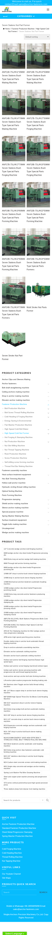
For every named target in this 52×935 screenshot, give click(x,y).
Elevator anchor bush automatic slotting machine (22, 656)
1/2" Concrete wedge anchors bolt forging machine (23, 549)
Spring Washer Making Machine (15, 516)
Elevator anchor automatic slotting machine (20, 652)
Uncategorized (8, 528)
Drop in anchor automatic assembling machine (21, 647)
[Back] (5, 16)
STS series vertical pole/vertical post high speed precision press (26, 784)
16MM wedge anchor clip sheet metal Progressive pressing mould (23, 607)
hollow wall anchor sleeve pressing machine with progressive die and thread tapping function (22, 671)
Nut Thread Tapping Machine (17, 450)
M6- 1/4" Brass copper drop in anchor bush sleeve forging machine (26, 692)
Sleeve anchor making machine (15, 508)
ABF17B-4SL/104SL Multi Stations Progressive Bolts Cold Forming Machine (26, 620)
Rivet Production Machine (15, 454)
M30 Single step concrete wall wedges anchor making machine (24, 767)
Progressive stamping (11, 499)
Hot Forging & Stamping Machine (19, 437)
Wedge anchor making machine (15, 532)
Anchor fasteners (9, 383)
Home (7, 29)
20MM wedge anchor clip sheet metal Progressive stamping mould (23, 614)
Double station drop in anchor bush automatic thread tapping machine (24, 642)
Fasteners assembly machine (14, 470)
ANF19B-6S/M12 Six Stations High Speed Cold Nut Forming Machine (23, 626)
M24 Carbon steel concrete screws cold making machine (25, 762)
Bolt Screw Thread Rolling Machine (19, 412)
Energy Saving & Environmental (18, 421)
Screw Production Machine (16, 458)
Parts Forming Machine (12, 495)
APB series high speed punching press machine (22, 637)
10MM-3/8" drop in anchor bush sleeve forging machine (25, 574)
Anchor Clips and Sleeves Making (16, 379)
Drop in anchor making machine (15, 396)
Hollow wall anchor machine (13, 483)
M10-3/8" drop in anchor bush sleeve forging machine (24, 715)
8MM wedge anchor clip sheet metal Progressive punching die (22, 568)
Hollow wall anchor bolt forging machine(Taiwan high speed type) (24, 661)
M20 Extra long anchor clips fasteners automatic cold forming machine (24, 751)
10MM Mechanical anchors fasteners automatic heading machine (25, 583)
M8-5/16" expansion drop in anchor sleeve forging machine (23, 704)
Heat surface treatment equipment (16, 474)
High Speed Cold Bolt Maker (16, 429)
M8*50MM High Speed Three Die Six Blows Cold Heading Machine (26, 698)
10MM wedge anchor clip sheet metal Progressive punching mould (23, 589)
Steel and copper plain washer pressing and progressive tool (25, 778)
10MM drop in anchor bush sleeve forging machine (23, 578)
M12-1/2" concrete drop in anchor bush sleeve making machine (24, 720)
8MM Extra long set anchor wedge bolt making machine (25, 559)
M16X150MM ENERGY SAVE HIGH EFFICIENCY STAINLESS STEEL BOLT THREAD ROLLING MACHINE (25, 739)
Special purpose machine (12, 512)
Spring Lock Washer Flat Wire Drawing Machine (22, 773)
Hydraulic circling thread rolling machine (19, 487)
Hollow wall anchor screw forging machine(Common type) (26, 666)
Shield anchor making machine (15, 503)
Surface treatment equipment (14, 520)
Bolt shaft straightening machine (15, 388)
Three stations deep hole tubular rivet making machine (24, 789)
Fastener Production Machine (23, 29)
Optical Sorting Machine (12, 491)
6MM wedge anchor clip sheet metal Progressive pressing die (26, 554)
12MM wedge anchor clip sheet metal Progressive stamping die (23, 601)
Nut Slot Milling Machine (15, 445)
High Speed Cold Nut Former (17, 433)
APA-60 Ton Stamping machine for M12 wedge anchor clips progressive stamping (24, 632)
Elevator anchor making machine (16, 400)
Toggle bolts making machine (14, 524)
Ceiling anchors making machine (15, 392)
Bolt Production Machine (15, 408)
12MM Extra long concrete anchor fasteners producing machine (24, 595)
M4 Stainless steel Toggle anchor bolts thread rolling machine (24, 685)
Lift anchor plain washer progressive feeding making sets (25, 680)
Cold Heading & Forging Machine (19, 417)
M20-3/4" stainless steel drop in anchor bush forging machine (23, 757)
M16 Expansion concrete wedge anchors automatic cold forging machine (25, 726)
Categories (24, 16)
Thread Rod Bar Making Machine (19, 466)
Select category (42, 800)
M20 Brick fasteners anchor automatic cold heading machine (23, 745)
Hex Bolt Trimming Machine (13, 479)
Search (47, 800)
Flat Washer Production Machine (18, 425)
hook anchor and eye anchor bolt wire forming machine (25, 676)
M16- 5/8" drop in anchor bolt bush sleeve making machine (22, 733)
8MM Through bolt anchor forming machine (20, 563)
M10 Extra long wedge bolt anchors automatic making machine (24, 710)
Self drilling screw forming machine (19, 462)
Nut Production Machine (15, 441)
